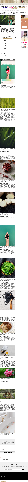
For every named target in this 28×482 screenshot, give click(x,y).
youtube (24, 473)
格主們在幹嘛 (14, 6)
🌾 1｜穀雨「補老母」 (5, 48)
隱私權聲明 (3, 476)
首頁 (0, 10)
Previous (21, 28)
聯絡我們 (8, 476)
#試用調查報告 (16, 7)
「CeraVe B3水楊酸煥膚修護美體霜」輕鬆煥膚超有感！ (24, 45)
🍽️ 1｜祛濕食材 (4, 40)
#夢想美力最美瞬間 (14, 8)
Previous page (3, 449)
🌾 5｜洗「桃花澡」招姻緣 (5, 55)
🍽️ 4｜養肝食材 (4, 45)
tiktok (26, 473)
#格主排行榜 (11, 7)
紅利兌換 (6, 476)
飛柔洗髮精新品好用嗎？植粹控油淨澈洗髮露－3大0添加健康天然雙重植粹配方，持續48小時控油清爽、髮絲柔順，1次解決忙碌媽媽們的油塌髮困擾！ (24, 21)
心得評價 (10, 6)
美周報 (3, 4)
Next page (12, 449)
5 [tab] (23, 50)
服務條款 (5, 481)
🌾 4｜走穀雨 (3, 53)
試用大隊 (6, 6)
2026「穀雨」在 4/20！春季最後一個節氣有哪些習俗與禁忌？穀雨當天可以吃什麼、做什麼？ (12, 10)
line (23, 473)
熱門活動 (19, 6)
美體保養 (25, 36)
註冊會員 (5, 452)
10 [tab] (26, 50)
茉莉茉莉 (3, 457)
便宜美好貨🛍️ (24, 6)
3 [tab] (22, 50)
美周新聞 (2, 6)
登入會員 (10, 452)
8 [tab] (25, 50)
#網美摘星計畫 (6, 7)
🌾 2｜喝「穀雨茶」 (4, 50)
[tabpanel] (24, 22)
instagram (22, 473)
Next (27, 28)
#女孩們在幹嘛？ (22, 7)
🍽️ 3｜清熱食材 (4, 43)
